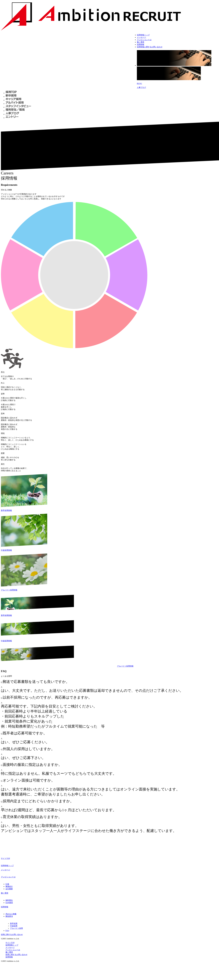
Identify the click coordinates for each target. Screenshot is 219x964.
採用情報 (140, 44)
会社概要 (9, 889)
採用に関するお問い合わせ (12, 935)
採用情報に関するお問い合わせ (149, 47)
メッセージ (141, 37)
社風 (7, 884)
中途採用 (13, 926)
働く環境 (140, 42)
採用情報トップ (143, 35)
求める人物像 (10, 914)
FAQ (7, 931)
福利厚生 (9, 900)
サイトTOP (5, 858)
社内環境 (9, 903)
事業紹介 (9, 886)
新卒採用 (13, 923)
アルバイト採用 (16, 928)
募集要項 (9, 916)
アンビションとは (144, 40)
